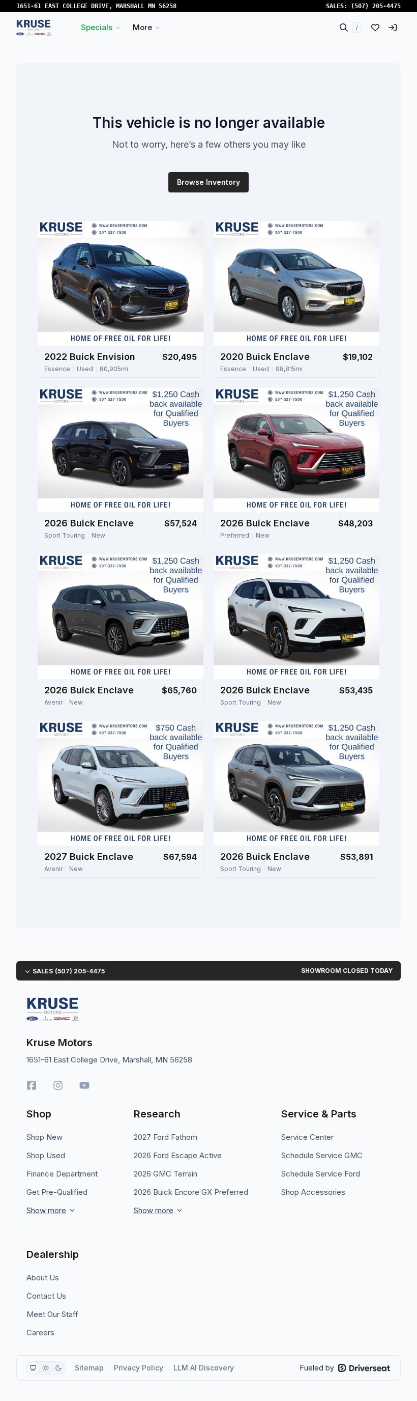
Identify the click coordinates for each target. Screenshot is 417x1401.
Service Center (307, 1137)
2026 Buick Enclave (89, 523)
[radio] (33, 1368)
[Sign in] (392, 27)
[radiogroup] (46, 1368)
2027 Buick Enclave (88, 856)
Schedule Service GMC (322, 1155)
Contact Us (46, 1296)
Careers (40, 1332)
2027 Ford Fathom (165, 1137)
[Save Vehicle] (193, 231)
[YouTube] (84, 1085)
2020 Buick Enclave (265, 356)
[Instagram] (58, 1085)
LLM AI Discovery (203, 1367)
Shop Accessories (313, 1192)
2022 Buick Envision (89, 356)
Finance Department (62, 1174)
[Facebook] (31, 1085)
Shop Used (45, 1155)
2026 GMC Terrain (165, 1174)
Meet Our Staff (52, 1314)
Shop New (44, 1137)
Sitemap (89, 1367)
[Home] (33, 27)
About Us (42, 1277)
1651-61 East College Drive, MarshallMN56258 (96, 6)
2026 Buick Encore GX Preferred (191, 1192)
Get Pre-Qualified (56, 1192)
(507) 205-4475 (376, 6)
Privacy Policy (138, 1367)
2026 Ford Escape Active (178, 1155)
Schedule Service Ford (320, 1174)
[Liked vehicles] (375, 27)
